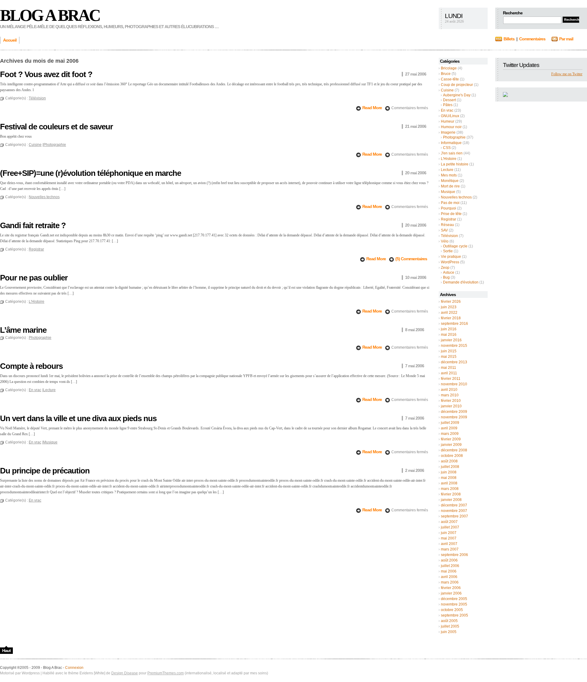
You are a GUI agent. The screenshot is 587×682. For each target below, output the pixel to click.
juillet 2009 (450, 423)
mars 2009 (450, 434)
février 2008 (451, 494)
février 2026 (451, 301)
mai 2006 (448, 571)
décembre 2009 (454, 412)
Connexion (74, 667)
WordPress (450, 262)
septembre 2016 (454, 323)
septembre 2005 (454, 615)
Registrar (448, 219)
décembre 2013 (454, 362)
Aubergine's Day (457, 95)
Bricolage (449, 68)
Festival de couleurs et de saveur (56, 126)
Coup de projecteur (457, 85)
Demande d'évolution (460, 282)
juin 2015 (448, 351)
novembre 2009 (454, 417)
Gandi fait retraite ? (33, 225)
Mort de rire (450, 186)
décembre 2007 (454, 505)
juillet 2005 (450, 626)
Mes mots (449, 175)
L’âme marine (23, 330)
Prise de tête (451, 214)
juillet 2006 (450, 566)
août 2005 (449, 621)
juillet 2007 (450, 527)
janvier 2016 (451, 340)
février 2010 (451, 400)
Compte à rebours (31, 366)
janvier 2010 (451, 406)
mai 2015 (448, 356)
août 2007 (449, 522)
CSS (447, 148)
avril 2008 (449, 483)
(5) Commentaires (411, 258)
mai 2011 (448, 367)
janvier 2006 (451, 593)
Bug (446, 277)
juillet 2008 (450, 467)
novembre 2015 (454, 345)
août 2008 (449, 461)
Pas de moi (450, 203)
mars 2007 (450, 549)
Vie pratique (451, 256)
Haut (6, 650)
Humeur (447, 121)
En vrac (447, 110)
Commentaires (532, 38)
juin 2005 (448, 632)
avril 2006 (449, 577)
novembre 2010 (454, 384)
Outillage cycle (455, 246)
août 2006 (449, 560)
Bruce (446, 74)
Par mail (566, 38)
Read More (372, 107)
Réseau (447, 225)
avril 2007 (449, 544)
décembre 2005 (454, 599)
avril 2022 (449, 312)
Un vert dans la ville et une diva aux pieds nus (78, 418)
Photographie (454, 137)
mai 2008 (448, 478)
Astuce (448, 272)
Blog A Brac (50, 15)
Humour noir (451, 127)
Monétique (450, 181)
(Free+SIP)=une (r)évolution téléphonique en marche (90, 173)
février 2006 (451, 588)
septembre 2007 (454, 516)
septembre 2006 (454, 555)
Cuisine (447, 90)
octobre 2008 (452, 456)
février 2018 (451, 318)
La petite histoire (454, 164)
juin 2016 (448, 329)
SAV (444, 230)
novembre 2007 (454, 511)
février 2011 (450, 378)
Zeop (445, 267)
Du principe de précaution (45, 470)
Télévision (449, 236)
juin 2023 (448, 307)
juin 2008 (448, 472)
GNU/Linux (450, 116)
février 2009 (451, 439)
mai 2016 (448, 334)
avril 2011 (449, 373)
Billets (509, 38)
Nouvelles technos (456, 197)
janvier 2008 (451, 500)
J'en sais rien (452, 153)
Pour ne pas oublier (34, 277)
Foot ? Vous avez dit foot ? (46, 74)
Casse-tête (450, 79)
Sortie (448, 251)
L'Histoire (448, 159)
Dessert (449, 100)
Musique (448, 192)
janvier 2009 (451, 445)
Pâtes (447, 105)
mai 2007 (448, 538)
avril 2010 (449, 389)
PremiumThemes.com (165, 673)
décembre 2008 (454, 450)
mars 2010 (450, 395)
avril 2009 (449, 428)
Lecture (447, 170)
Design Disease (124, 673)
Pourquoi (448, 208)
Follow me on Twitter (566, 74)
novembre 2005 (454, 604)
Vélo (445, 241)
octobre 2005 (452, 610)
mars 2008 (450, 489)
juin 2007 (448, 533)
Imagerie (448, 132)
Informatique (451, 143)
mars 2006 (450, 582)
